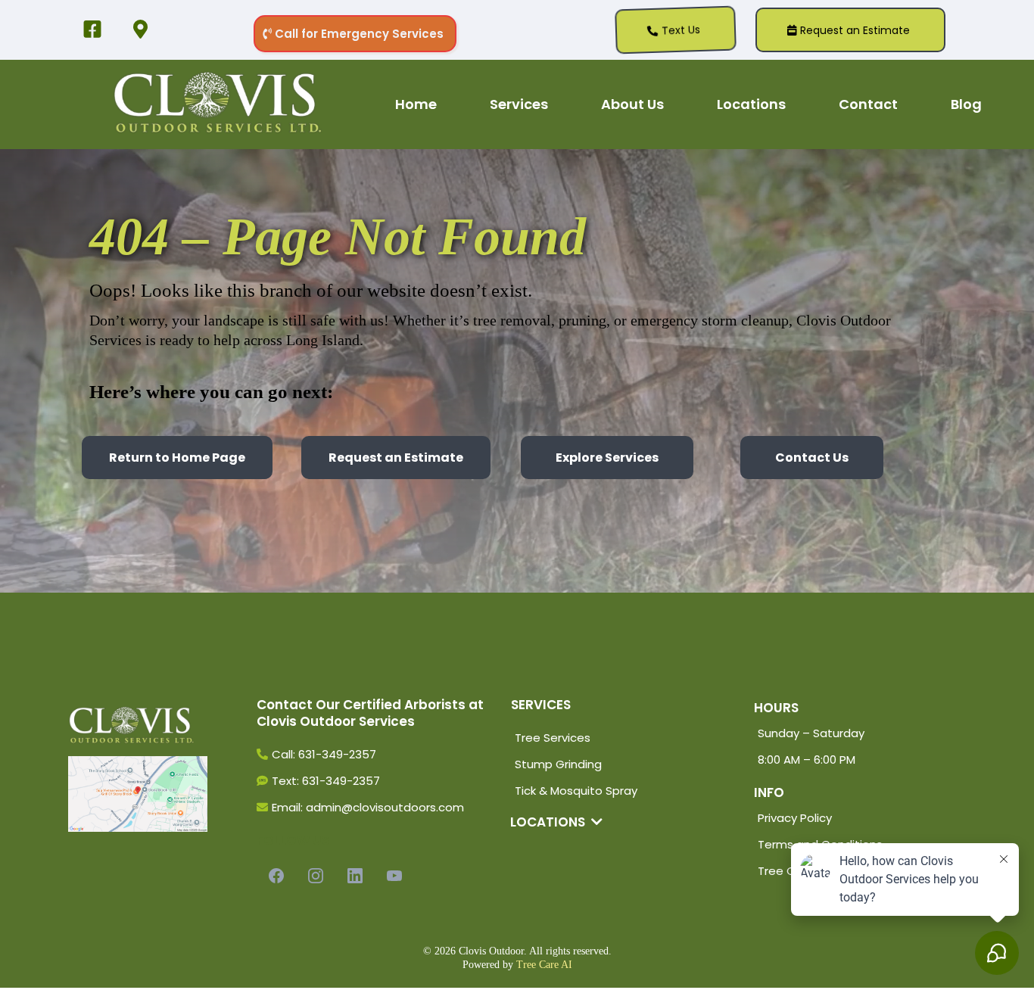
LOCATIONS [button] (549, 822)
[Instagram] (315, 875)
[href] (137, 794)
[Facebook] (276, 875)
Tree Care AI (544, 964)
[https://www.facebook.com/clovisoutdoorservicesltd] (96, 30)
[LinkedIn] (355, 875)
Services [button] (519, 104)
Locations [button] (751, 104)
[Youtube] (394, 875)
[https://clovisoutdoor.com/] (218, 104)
